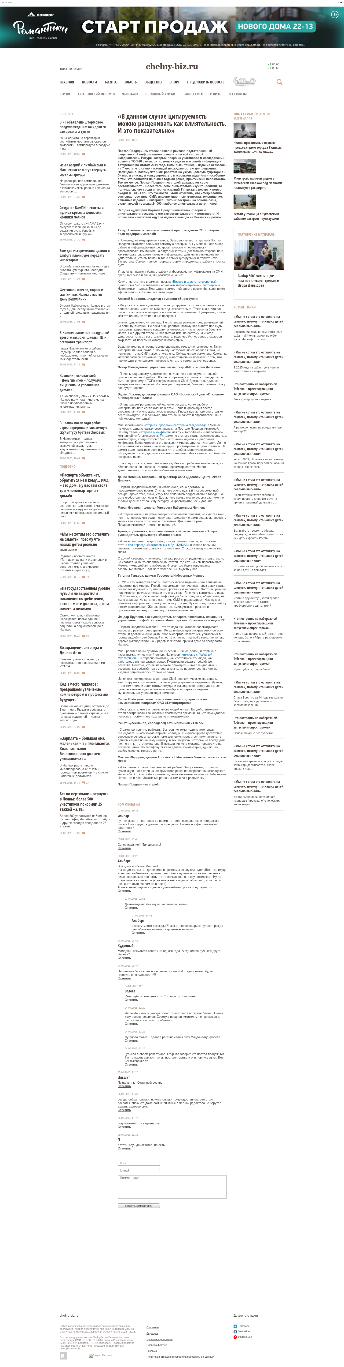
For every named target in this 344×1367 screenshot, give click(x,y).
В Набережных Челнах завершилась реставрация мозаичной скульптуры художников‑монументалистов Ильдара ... (81, 445)
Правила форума (156, 1345)
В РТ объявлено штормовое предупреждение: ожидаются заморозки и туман (83, 127)
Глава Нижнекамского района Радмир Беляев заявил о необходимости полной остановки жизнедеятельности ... (84, 354)
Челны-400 (130, 94)
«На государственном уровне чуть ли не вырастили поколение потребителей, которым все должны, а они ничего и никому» (85, 598)
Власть (131, 82)
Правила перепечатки (159, 1339)
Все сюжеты (237, 94)
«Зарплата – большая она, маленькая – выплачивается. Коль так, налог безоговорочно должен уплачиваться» (85, 748)
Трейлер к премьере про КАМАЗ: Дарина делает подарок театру (257, 280)
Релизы (215, 94)
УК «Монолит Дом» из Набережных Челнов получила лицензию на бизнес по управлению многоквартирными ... (85, 401)
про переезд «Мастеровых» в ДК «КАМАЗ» (158, 545)
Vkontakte (244, 1331)
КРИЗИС (65, 94)
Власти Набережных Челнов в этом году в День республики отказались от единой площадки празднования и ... (85, 311)
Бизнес (111, 82)
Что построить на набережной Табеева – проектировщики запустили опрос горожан (255, 389)
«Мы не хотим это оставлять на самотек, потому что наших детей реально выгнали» (85, 541)
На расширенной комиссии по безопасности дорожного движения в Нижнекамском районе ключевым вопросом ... (85, 186)
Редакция (152, 1333)
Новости (89, 82)
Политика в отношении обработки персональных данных (180, 1356)
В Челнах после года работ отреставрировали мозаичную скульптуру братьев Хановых (83, 427)
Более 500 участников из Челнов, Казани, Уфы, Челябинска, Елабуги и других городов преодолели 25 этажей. (85, 821)
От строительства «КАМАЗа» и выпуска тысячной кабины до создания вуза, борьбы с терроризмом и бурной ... (82, 229)
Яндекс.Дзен (245, 1336)
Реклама (151, 1350)
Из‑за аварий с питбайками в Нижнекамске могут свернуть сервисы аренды (83, 169)
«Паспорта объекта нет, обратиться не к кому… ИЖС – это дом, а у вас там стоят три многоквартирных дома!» (84, 485)
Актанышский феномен (96, 94)
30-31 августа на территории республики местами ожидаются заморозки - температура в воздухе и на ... (85, 143)
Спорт (174, 82)
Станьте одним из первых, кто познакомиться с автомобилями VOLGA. (82, 662)
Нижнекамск (193, 94)
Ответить (124, 831)
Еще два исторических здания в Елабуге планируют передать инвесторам (85, 255)
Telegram (243, 1326)
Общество (153, 82)
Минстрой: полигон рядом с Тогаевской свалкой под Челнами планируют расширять (258, 183)
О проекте (152, 1327)
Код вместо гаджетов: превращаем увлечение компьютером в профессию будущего (84, 691)
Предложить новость (205, 82)
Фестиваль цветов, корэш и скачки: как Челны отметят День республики (81, 294)
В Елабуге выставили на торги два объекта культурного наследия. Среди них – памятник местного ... (84, 270)
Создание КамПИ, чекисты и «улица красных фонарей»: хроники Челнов (82, 212)
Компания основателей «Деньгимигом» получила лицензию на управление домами (80, 382)
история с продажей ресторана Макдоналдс (175, 425)
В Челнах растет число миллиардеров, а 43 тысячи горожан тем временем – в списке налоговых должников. (84, 771)
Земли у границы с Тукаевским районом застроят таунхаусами (256, 216)
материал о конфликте (155, 432)
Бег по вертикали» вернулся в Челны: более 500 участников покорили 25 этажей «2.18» (84, 801)
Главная (67, 82)
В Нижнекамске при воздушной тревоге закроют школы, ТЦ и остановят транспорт (84, 337)
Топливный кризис (160, 94)
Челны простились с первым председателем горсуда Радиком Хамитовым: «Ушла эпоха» (258, 147)
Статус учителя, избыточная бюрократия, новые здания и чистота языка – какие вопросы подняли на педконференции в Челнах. (82, 622)
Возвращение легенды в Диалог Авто (81, 650)
